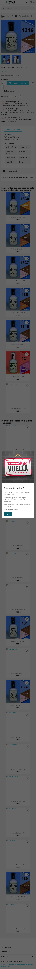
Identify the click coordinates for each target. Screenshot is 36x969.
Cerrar (7, 514)
